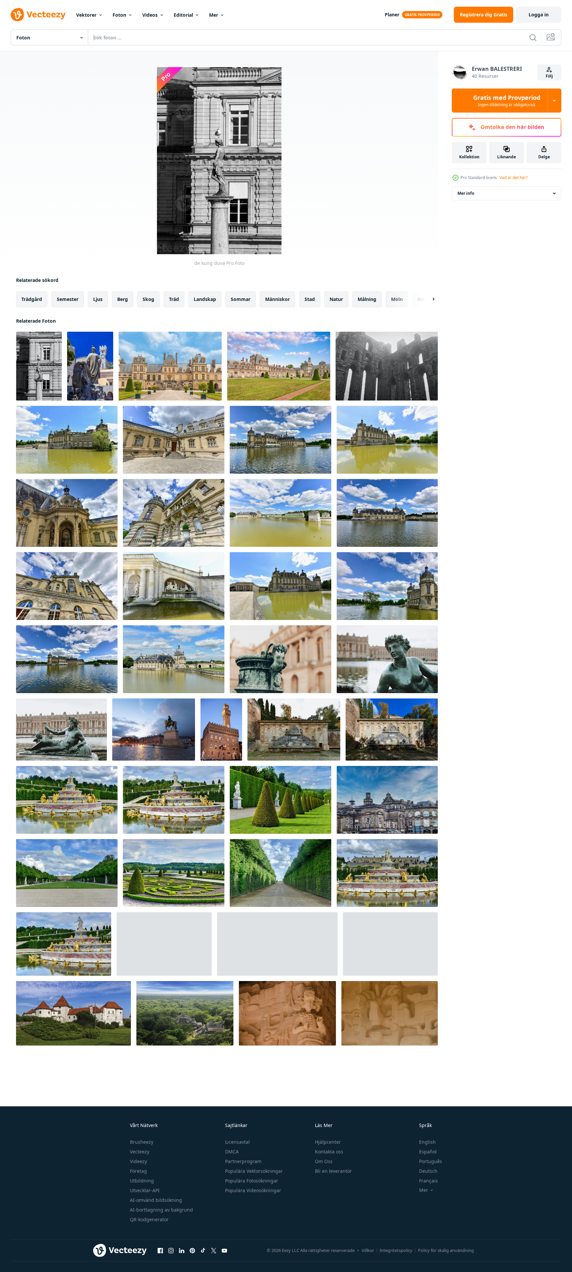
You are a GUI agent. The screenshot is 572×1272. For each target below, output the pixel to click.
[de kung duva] (39, 366)
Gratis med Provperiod (506, 101)
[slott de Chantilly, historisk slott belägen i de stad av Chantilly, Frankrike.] (67, 440)
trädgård (31, 299)
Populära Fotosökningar (251, 1180)
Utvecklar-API (145, 1190)
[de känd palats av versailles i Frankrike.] (67, 873)
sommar (240, 299)
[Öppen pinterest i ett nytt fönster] (192, 1250)
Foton (119, 15)
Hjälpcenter (328, 1142)
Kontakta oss (329, 1151)
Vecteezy (139, 1151)
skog (148, 299)
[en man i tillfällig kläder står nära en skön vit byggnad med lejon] (164, 944)
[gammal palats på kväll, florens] (221, 729)
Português (430, 1161)
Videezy (138, 1161)
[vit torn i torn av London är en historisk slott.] (277, 944)
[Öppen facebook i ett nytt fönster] (160, 1250)
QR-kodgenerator (149, 1219)
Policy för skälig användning (446, 1250)
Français (428, 1180)
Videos (150, 15)
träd (174, 299)
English (427, 1142)
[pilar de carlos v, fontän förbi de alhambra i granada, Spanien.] (293, 729)
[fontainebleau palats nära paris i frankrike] (170, 366)
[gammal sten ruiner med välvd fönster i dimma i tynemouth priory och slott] (387, 366)
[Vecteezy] (38, 14)
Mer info (465, 193)
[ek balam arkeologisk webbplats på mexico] (184, 1013)
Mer (213, 15)
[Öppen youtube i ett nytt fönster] (224, 1250)
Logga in (539, 14)
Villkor (368, 1250)
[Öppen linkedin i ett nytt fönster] (181, 1250)
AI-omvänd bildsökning (156, 1200)
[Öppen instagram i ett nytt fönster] (171, 1250)
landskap (205, 299)
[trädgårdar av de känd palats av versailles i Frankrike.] (280, 800)
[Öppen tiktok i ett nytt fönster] (203, 1250)
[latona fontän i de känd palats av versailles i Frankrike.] (67, 800)
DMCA (232, 1151)
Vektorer (86, 15)
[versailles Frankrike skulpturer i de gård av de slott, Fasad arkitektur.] (280, 659)
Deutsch (428, 1171)
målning (367, 299)
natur (336, 299)
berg (122, 299)
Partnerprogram (243, 1161)
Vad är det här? (514, 177)
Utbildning (142, 1180)
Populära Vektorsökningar (254, 1171)
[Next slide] (427, 299)
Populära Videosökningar (253, 1190)
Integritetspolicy (396, 1250)
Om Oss (324, 1161)
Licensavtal (237, 1142)
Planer (392, 14)
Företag (138, 1171)
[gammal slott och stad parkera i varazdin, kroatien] (73, 1013)
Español (428, 1151)
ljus (98, 299)
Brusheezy (141, 1142)
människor (277, 299)
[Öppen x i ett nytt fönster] (213, 1250)
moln (397, 299)
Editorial (183, 15)
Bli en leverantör (333, 1171)
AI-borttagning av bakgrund (161, 1210)
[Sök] (533, 37)
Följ (549, 76)
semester (67, 299)
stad (310, 299)
